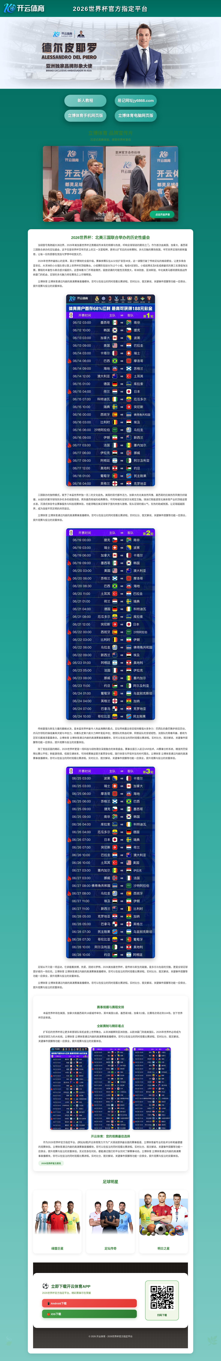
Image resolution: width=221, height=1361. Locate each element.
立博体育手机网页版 (85, 115)
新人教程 (85, 100)
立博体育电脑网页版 (135, 115)
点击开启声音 (162, 214)
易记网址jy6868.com (136, 100)
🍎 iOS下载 (54, 1314)
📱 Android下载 (57, 1303)
